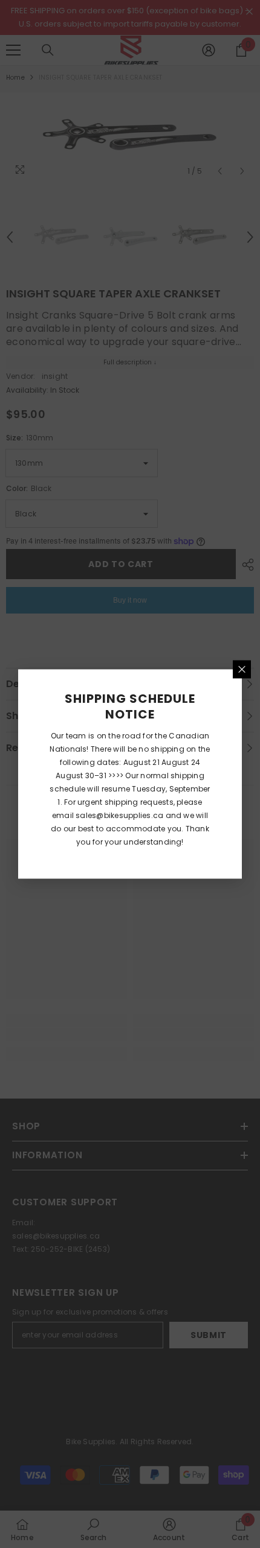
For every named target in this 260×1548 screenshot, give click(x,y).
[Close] (242, 670)
